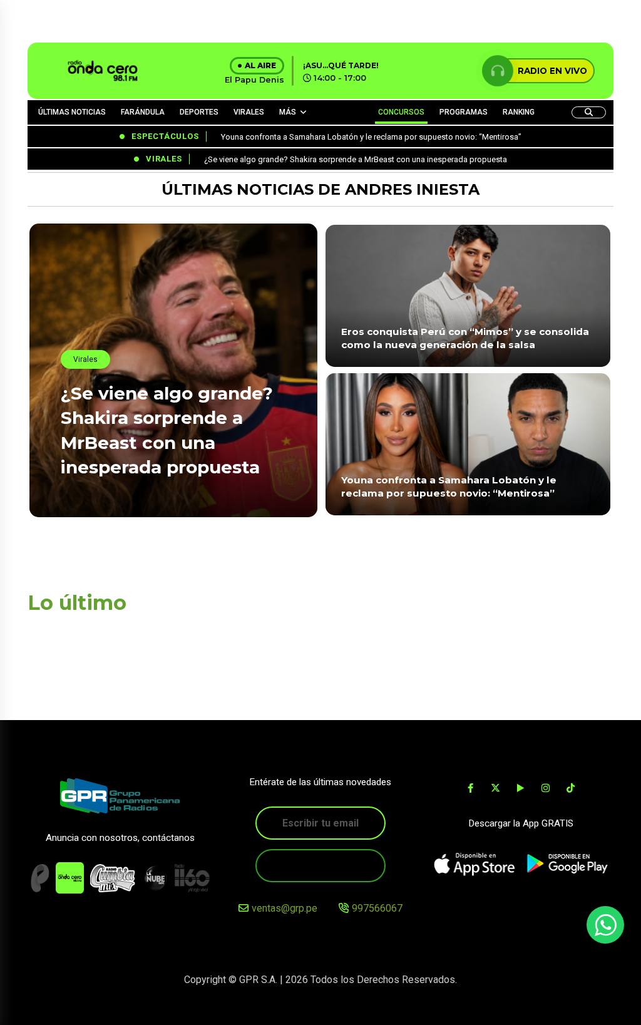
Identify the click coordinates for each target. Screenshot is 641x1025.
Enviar (320, 866)
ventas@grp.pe (284, 908)
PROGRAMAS (463, 112)
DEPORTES (199, 112)
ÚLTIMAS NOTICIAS (72, 112)
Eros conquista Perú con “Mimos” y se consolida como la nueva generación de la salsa (465, 338)
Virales (85, 359)
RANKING (519, 112)
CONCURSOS (401, 112)
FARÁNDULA (143, 112)
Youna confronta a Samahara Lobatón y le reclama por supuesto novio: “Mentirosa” (448, 486)
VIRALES (248, 112)
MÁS (287, 112)
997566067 (377, 908)
